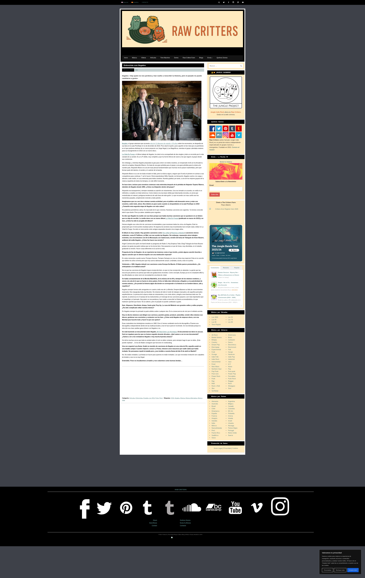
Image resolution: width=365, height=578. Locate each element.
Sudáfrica (215, 435)
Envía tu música (226, 162)
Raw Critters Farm (189, 58)
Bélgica (230, 404)
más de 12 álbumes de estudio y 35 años (164, 143)
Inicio (126, 58)
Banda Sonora (217, 337)
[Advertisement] (163, 383)
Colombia (231, 409)
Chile (213, 409)
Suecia (230, 435)
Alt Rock (215, 335)
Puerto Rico (216, 433)
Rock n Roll (216, 386)
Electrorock (232, 347)
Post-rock (215, 374)
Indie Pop (231, 357)
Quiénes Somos (222, 58)
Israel (230, 421)
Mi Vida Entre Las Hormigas (167, 332)
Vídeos (143, 58)
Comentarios (215, 267)
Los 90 (230, 322)
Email (211, 185)
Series (176, 58)
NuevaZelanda (217, 428)
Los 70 (230, 320)
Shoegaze (231, 386)
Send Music (153, 523)
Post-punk (231, 371)
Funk (213, 352)
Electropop (215, 347)
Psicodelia (231, 376)
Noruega (231, 426)
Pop (229, 369)
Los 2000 (215, 317)
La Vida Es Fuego (172, 218)
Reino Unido (232, 433)
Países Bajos (232, 428)
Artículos (153, 58)
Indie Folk (215, 357)
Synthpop (215, 391)
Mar (136, 70)
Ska (213, 388)
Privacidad (227, 448)
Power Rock (216, 376)
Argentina (231, 401)
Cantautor (231, 340)
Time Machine (165, 58)
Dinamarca (215, 411)
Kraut (213, 364)
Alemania (215, 401)
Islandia (214, 421)
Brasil (214, 406)
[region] (340, 562)
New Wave (215, 366)
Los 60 (214, 320)
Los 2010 (152, 398)
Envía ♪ (209, 58)
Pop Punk (215, 371)
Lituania (231, 423)
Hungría (214, 418)
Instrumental (216, 362)
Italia (213, 423)
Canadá (230, 406)
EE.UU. (230, 411)
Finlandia (231, 413)
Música (134, 58)
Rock (161, 398)
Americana (232, 335)
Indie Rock (215, 359)
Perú (213, 430)
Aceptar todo (353, 570)
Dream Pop (216, 345)
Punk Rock (232, 379)
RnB (213, 383)
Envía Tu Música (185, 523)
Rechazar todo (340, 570)
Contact (154, 525)
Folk (229, 349)
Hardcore (231, 354)
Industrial (231, 359)
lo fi (229, 364)
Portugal (231, 430)
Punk (157, 398)
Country (214, 342)
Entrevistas (139, 398)
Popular (236, 267)
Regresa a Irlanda (177, 233)
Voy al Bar (166, 233)
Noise (230, 366)
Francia (214, 416)
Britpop (214, 340)
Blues (230, 337)
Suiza (214, 438)
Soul (229, 388)
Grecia (230, 416)
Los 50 (230, 317)
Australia (215, 404)
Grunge (214, 354)
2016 (172, 398)
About (155, 520)
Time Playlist (216, 324)
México (214, 426)
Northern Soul (216, 369)
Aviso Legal (218, 448)
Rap (213, 381)
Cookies (235, 448)
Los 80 (214, 322)
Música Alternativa (191, 398)
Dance (230, 342)
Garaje (230, 352)
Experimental (216, 349)
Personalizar (327, 570)
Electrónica (232, 345)
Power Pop (232, 374)
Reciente (226, 267)
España (145, 398)
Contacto (145, 2)
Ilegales (125, 143)
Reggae (230, 381)
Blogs (201, 58)
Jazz (229, 362)
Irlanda (230, 418)
